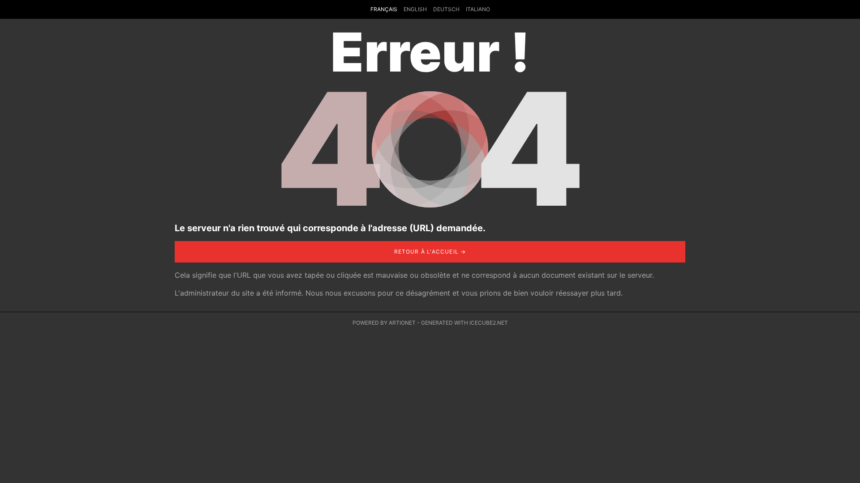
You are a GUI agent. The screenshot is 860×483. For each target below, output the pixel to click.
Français (383, 9)
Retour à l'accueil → (430, 251)
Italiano (478, 9)
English (415, 9)
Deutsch (446, 9)
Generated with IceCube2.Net (464, 322)
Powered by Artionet (384, 322)
